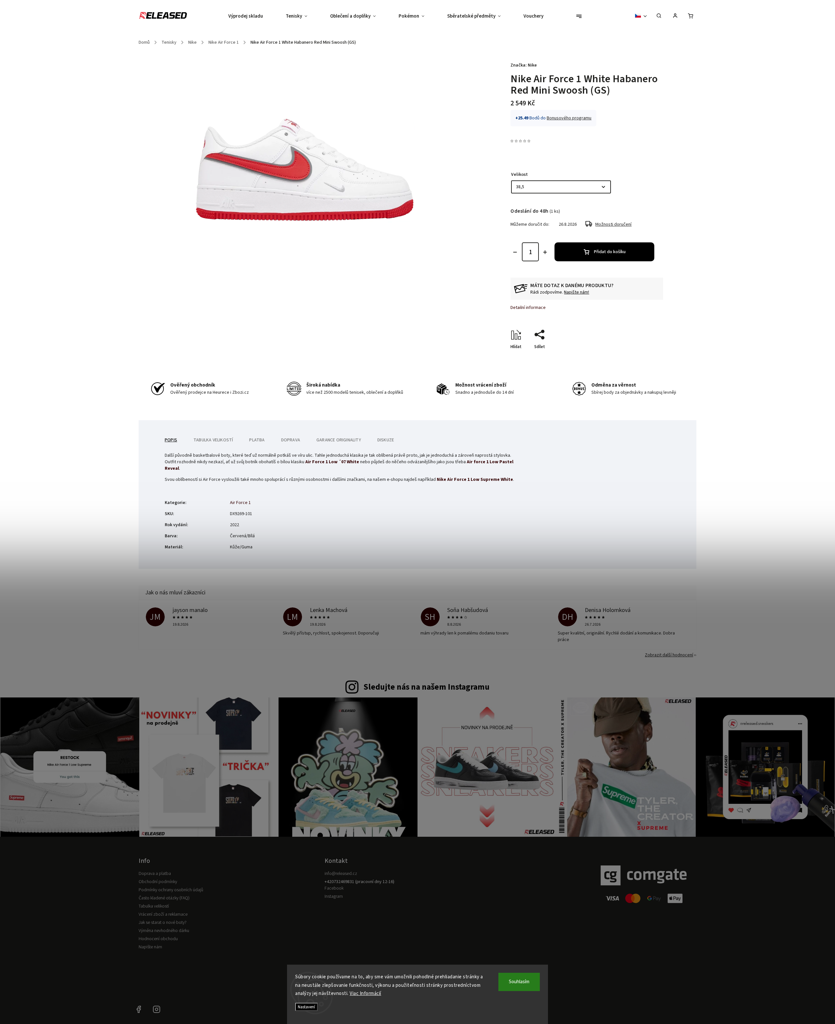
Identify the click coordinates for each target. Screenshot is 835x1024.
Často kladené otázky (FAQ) (164, 898)
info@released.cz (341, 873)
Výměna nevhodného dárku (164, 930)
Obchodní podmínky (158, 882)
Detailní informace (528, 307)
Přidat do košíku (610, 252)
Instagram (334, 896)
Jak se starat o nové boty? (163, 922)
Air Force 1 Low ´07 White (332, 462)
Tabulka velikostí (154, 906)
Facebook (334, 888)
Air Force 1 (240, 502)
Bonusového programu (569, 118)
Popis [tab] (171, 440)
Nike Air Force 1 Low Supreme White (475, 479)
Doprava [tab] (290, 440)
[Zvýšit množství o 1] (545, 252)
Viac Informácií (365, 993)
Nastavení (306, 1007)
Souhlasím (519, 981)
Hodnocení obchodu (158, 939)
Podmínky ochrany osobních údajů (171, 890)
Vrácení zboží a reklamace (163, 914)
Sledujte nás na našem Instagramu (426, 687)
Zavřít (642, 358)
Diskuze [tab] (385, 440)
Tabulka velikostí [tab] (213, 440)
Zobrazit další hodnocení (669, 655)
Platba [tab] (257, 440)
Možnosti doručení (613, 224)
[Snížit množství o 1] (515, 252)
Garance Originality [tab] (338, 440)
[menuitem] (251, 16)
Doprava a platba (155, 873)
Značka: (523, 65)
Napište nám (150, 947)
